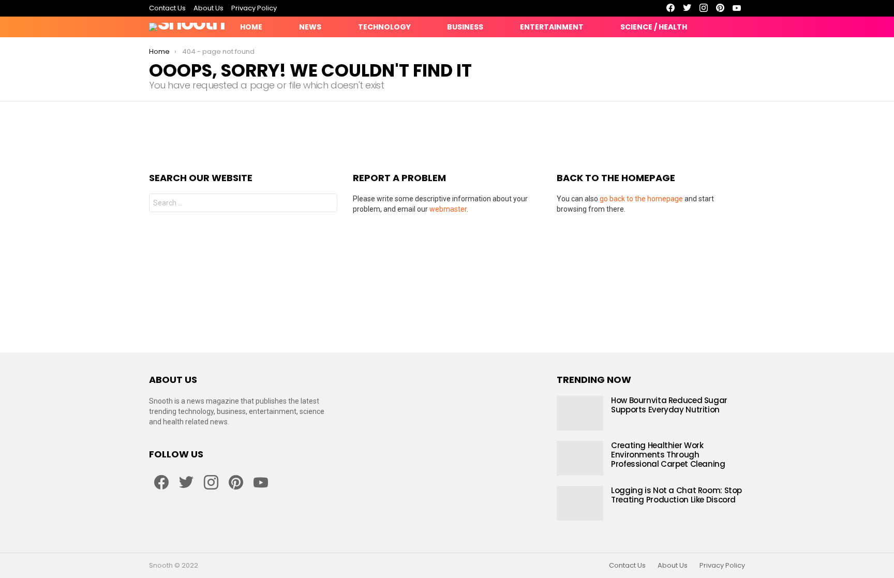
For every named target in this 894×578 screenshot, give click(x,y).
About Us (208, 8)
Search (327, 204)
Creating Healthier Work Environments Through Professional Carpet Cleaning (668, 454)
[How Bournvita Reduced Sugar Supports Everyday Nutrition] (580, 413)
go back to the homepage (641, 199)
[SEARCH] (739, 27)
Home (251, 27)
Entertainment (552, 27)
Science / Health (653, 27)
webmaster (448, 209)
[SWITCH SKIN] (703, 27)
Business (465, 27)
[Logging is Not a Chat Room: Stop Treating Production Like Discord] (580, 503)
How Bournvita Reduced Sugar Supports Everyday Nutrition (669, 405)
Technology (384, 27)
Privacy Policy (254, 8)
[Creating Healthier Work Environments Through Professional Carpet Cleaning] (580, 458)
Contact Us (167, 8)
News (310, 27)
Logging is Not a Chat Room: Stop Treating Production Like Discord (676, 495)
